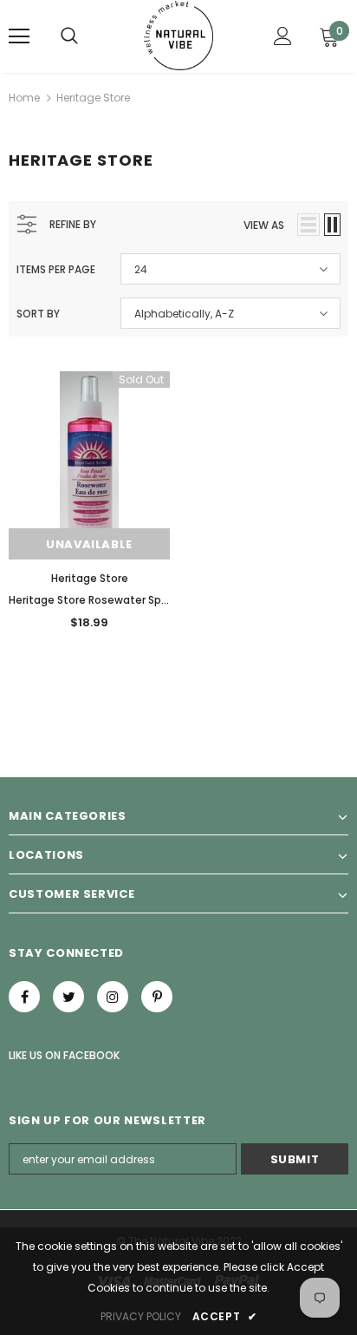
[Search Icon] (69, 36)
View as (263, 225)
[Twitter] (68, 996)
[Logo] (179, 35)
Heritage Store (93, 97)
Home (24, 97)
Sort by (38, 313)
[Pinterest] (156, 996)
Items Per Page (55, 269)
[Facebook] (24, 996)
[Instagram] (112, 996)
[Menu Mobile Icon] (19, 36)
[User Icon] (283, 36)
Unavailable (89, 544)
